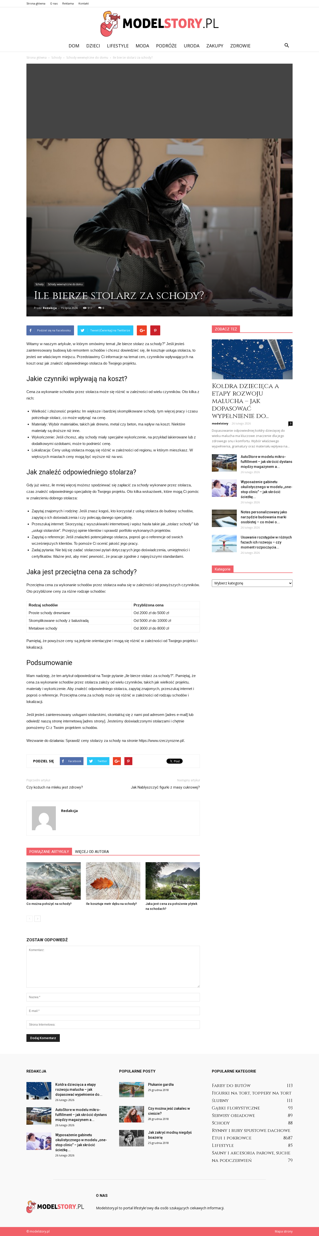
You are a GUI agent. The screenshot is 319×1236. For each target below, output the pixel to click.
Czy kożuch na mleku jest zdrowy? (54, 787)
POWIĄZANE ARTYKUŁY (49, 851)
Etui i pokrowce (231, 1138)
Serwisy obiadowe (233, 1115)
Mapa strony (284, 1231)
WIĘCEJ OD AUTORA (92, 851)
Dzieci (93, 46)
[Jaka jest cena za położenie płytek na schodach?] (173, 881)
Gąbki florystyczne (236, 1108)
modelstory (220, 423)
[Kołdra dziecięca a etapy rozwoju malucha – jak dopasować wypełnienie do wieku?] (252, 359)
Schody (39, 284)
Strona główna (35, 3)
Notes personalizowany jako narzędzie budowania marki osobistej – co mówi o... (264, 517)
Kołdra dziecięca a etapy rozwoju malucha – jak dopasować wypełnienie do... (245, 401)
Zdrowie (240, 46)
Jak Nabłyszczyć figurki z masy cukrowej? (165, 787)
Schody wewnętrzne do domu (65, 284)
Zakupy (214, 46)
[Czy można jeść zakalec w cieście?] (131, 1114)
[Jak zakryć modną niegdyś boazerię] (131, 1138)
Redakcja (50, 308)
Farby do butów (231, 1086)
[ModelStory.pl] (159, 24)
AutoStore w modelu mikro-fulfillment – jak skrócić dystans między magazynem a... (266, 462)
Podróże (166, 46)
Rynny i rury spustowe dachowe (251, 1130)
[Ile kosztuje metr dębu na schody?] (113, 881)
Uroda (191, 46)
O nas (54, 3)
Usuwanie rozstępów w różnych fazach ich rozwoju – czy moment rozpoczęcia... (266, 542)
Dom (74, 46)
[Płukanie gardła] (131, 1089)
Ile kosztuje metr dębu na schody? (111, 904)
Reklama (68, 3)
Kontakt (84, 3)
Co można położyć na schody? (49, 904)
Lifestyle (118, 46)
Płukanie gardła (161, 1085)
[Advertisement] (159, 101)
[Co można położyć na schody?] (53, 881)
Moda (142, 46)
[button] (287, 46)
